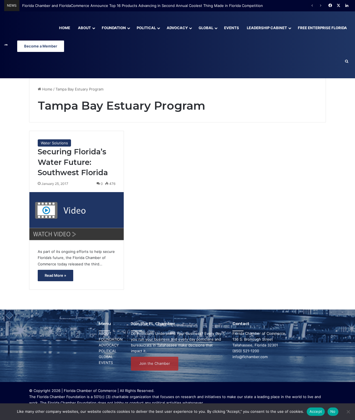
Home (64, 28)
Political (146, 28)
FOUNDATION (111, 339)
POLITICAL (107, 351)
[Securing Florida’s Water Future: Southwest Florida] (76, 216)
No (333, 411)
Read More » (55, 275)
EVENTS (106, 362)
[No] (348, 411)
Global (206, 28)
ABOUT (105, 333)
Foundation (114, 28)
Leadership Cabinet (267, 28)
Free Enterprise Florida (322, 28)
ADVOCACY (109, 345)
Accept (316, 411)
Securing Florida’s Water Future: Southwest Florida (73, 162)
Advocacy (177, 28)
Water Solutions (54, 143)
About (84, 28)
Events (231, 28)
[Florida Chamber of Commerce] (6, 45)
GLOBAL (106, 356)
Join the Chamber (154, 363)
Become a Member (40, 46)
